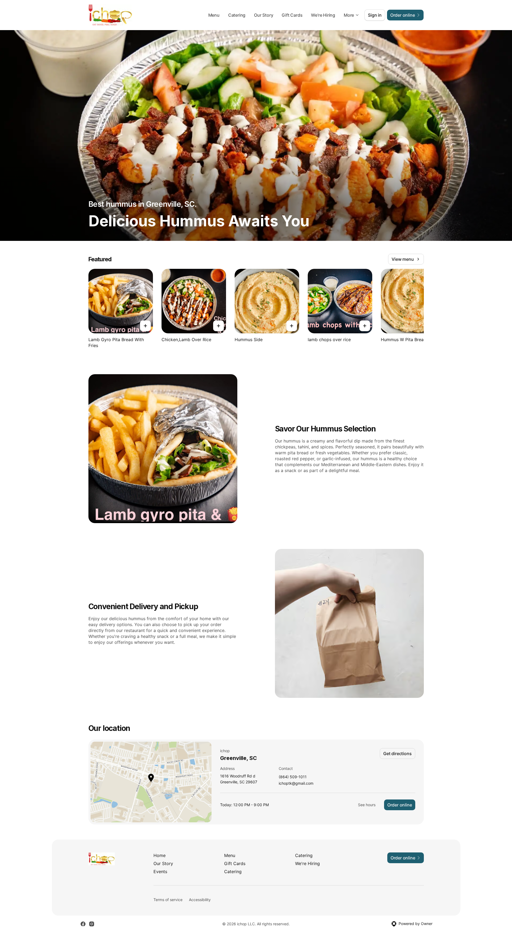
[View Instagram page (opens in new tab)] (91, 924)
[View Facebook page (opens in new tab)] (83, 924)
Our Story (263, 15)
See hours (366, 804)
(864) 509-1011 (293, 777)
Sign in (375, 15)
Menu (214, 15)
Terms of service (167, 899)
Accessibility (200, 899)
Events (160, 871)
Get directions (397, 753)
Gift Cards (292, 15)
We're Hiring (323, 15)
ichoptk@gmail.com (296, 783)
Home (159, 855)
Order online (399, 805)
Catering (236, 15)
